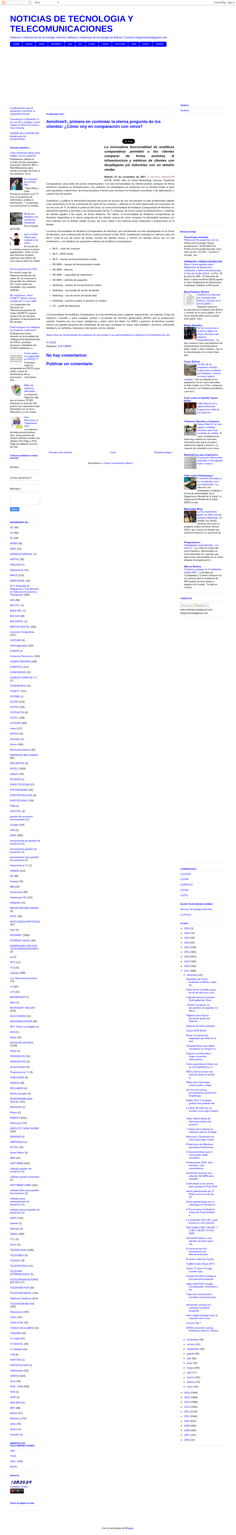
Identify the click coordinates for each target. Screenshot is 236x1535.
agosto (191, 1353)
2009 (187, 1425)
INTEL (13, 916)
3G (11, 527)
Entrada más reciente (60, 452)
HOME (16, 44)
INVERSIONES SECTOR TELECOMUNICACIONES (24, 947)
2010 (187, 1421)
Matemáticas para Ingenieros (201, 454)
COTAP (14, 701)
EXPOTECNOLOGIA (21, 795)
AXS (70, 44)
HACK (42, 44)
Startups (14, 1228)
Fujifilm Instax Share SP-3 (200, 1263)
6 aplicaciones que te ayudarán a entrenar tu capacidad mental (22, 111)
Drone (13, 744)
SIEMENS (15, 1136)
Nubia (13, 1050)
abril (189, 1372)
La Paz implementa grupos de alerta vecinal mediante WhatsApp (209, 514)
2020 (187, 956)
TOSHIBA (15, 1333)
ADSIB (13, 543)
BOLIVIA (14, 616)
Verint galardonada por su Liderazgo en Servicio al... (201, 1203)
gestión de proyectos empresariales (21, 818)
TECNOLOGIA (18, 1250)
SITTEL (14, 1147)
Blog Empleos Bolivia (196, 291)
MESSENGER (17, 997)
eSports (14, 774)
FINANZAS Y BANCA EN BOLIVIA (203, 261)
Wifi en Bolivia (192, 566)
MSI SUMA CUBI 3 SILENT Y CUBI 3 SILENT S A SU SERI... (202, 1230)
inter (12, 929)
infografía (15, 902)
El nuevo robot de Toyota (200, 1259)
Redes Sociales (18, 1093)
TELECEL (15, 1260)
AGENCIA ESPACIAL (21, 554)
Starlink (14, 1223)
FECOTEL (15, 811)
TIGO (133, 44)
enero (190, 1386)
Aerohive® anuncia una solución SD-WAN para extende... (200, 1176)
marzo (191, 1377)
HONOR (159, 44)
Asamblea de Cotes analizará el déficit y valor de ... (201, 982)
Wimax (13, 1413)
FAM (12, 806)
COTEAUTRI (17, 712)
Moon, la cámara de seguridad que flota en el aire (201, 1038)
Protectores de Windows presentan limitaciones (199, 1146)
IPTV (12, 962)
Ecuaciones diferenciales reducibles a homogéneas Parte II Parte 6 (210, 460)
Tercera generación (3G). (24, 269)
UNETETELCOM (19, 1365)
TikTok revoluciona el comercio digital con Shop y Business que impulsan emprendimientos (208, 334)
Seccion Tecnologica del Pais (196, 909)
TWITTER (15, 1359)
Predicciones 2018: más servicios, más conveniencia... (199, 1165)
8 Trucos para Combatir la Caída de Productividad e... (200, 1212)
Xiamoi (13, 1429)
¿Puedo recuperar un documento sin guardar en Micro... (202, 1007)
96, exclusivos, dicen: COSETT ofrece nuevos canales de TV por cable (23, 298)
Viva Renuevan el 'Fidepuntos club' (31, 421)
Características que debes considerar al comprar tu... (202, 1047)
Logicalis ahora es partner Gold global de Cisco (200, 999)
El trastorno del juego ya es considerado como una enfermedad (209, 481)
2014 (187, 1402)
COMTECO (16, 666)
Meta (13, 1002)
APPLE (14, 575)
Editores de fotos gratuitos (200, 1026)
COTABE (15, 696)
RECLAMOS (16, 1088)
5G (11, 538)
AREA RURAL (17, 580)
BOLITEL (15, 605)
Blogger (129, 1528)
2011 (187, 1416)
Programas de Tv (19, 1072)
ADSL (13, 548)
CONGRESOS (18, 685)
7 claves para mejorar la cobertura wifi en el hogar (201, 1130)
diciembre (192, 975)
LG (11, 986)
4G (11, 532)
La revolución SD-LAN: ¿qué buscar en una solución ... (202, 1221)
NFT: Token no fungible (22, 1026)
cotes (13, 728)
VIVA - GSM (16, 1386)
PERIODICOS (17, 1056)
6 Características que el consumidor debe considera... (199, 1154)
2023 (187, 942)
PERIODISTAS (18, 1061)
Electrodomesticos (20, 749)
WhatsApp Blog (193, 509)
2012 (187, 1411)
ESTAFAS (15, 779)
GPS (12, 830)
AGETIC (14, 559)
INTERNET (56, 44)
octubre (191, 1344)
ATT (80, 44)
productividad (17, 1067)
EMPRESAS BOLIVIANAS (24, 755)
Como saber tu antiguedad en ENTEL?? (31, 356)
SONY (13, 1218)
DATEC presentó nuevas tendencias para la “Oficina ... (202, 1330)
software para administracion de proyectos (19, 1201)
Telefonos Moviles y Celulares (201, 421)
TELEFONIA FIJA (19, 1287)
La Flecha (185, 914)
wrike (13, 1423)
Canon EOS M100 (196, 1030)
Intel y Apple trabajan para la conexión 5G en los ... (202, 1317)
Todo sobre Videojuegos (198, 475)
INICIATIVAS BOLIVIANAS (24, 908)
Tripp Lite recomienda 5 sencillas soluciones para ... (201, 1297)
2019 (187, 961)
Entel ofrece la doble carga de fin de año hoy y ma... (201, 991)
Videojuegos (16, 1370)
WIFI (12, 1407)
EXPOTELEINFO (19, 800)
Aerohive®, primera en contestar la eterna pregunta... (198, 1307)
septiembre (193, 1348)
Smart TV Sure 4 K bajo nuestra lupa (199, 1270)
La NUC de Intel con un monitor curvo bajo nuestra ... (202, 1111)
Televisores (16, 1311)
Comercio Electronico (21, 656)
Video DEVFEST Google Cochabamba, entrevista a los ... (202, 1286)
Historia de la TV (19, 865)
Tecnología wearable (196, 237)
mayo (190, 1367)
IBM (12, 886)
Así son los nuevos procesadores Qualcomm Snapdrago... (201, 1092)
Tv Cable (15, 1338)
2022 (187, 947)
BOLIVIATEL (17, 621)
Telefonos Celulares (21, 1298)
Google (14, 824)
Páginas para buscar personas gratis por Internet (198, 1018)
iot (11, 957)
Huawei (14, 881)
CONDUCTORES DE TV (23, 677)
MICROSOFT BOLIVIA (22, 1007)
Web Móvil (15, 1402)
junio (190, 1363)
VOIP (13, 1397)
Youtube (14, 1434)
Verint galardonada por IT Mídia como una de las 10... (200, 1194)
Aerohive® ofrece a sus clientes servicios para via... (199, 1241)
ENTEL (146, 44)
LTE (12, 991)
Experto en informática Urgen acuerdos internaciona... (198, 1056)
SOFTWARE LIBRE (20, 1185)
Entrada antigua (163, 452)
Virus (13, 1381)
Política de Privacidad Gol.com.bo (201, 240)
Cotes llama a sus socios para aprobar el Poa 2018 (201, 1185)
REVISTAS (16, 1107)
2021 (187, 952)
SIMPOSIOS (16, 1142)
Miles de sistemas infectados (29, 388)
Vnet (12, 1391)
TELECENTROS (19, 1265)
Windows (15, 1418)
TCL (12, 1239)
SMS (12, 1158)
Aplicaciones (17, 570)
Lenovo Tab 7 (193, 1323)
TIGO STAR (16, 1322)
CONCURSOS (18, 672)
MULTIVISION (17, 1016)
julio (189, 1358)
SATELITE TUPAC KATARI (24, 1128)
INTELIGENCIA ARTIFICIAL (25, 921)
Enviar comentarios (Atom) (118, 463)
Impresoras (16, 892)
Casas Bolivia (192, 361)
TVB (12, 1354)
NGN (12, 1032)
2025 (187, 933)
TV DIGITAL (16, 1343)
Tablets (14, 1233)
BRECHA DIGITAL (20, 626)
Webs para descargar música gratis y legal (198, 1083)
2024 (187, 937)
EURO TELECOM (19, 784)
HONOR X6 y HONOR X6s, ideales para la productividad (25, 136)
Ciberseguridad (18, 645)
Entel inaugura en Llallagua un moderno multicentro (25, 328)
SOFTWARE (64, 346)
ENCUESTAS (17, 763)
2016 (187, 1392)
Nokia (13, 1037)
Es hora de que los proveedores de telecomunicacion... (198, 1251)
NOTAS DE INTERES (21, 1042)
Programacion (192, 542)
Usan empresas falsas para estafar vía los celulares (25, 154)
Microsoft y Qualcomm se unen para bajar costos (200, 1138)
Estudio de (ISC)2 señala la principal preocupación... (201, 1277)
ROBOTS (15, 1117)
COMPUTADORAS (20, 661)
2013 (187, 1406)
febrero (191, 1382)
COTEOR (15, 723)
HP (11, 876)
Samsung (15, 1123)
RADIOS (14, 1082)
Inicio (113, 452)
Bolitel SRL (16, 610)
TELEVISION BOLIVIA (22, 1303)
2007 (187, 1435)
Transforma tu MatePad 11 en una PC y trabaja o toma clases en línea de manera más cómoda (25, 123)
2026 (187, 928)
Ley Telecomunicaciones (23, 978)
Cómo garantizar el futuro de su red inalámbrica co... (202, 1065)
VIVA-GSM (120, 44)
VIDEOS (14, 1375)
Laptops (14, 972)
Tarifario (184, 110)
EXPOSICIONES (19, 789)
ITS (12, 967)
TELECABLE (17, 1255)
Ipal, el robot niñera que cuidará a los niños (31, 238)
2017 (187, 970)
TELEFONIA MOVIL (21, 1293)
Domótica (15, 739)
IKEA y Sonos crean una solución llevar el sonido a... (200, 1074)
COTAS (105, 44)
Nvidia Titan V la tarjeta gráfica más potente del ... (201, 1102)
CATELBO (15, 640)
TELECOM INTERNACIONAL (20, 1273)
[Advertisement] (113, 76)
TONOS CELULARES (22, 1328)
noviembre (193, 1339)
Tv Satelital (16, 1349)
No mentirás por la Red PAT (30, 182)
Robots (29, 44)
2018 (187, 966)
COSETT (15, 691)
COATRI (14, 651)
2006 (187, 1439)
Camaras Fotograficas (22, 632)
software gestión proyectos (24, 1176)
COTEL (91, 44)
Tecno (13, 1244)
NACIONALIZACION (21, 1021)
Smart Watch (17, 1152)
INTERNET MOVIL (20, 940)
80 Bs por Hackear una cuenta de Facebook (31, 218)
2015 (187, 1397)
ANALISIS (15, 564)
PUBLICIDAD (17, 1077)
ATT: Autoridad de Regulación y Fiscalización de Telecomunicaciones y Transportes (24, 590)
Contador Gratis (18, 1486)
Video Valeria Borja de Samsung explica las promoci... (198, 1121)
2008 (187, 1430)
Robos (13, 1112)
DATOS (14, 733)
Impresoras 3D (18, 897)
